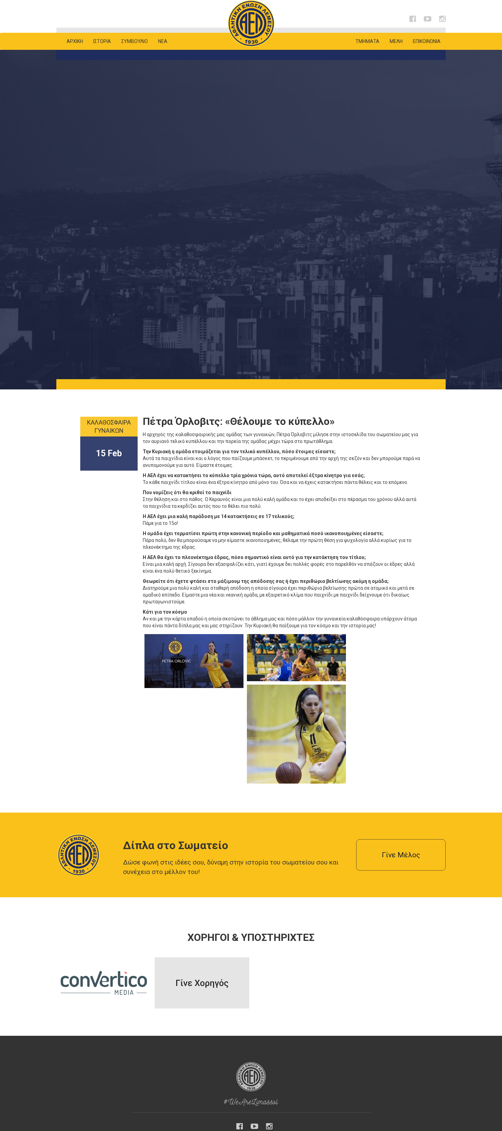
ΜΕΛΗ (396, 41)
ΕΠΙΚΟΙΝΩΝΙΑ (427, 41)
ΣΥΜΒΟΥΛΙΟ (134, 41)
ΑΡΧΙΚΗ (75, 41)
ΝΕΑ (162, 41)
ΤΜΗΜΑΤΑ (367, 41)
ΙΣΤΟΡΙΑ (102, 41)
